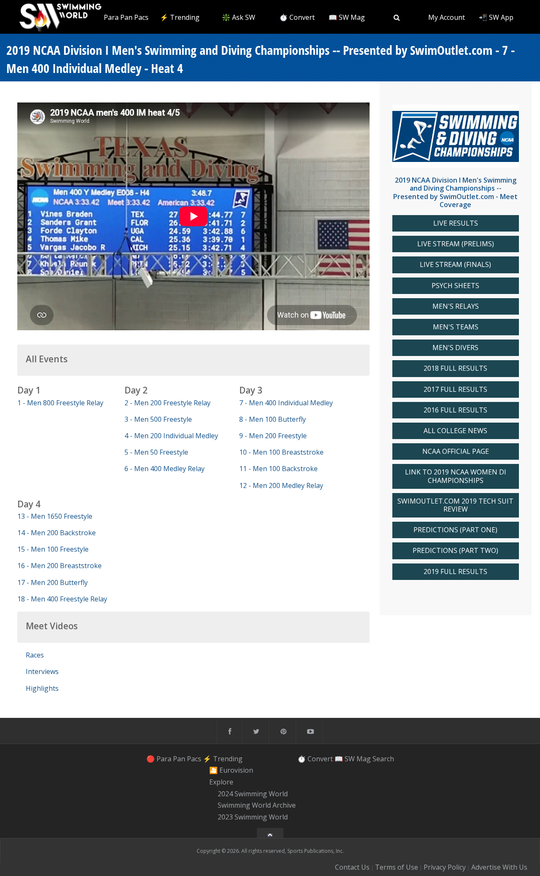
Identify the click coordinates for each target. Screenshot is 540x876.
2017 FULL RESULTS (455, 389)
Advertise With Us (499, 867)
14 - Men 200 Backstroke (56, 532)
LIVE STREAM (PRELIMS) (455, 244)
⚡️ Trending (180, 17)
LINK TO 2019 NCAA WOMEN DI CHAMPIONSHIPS (455, 476)
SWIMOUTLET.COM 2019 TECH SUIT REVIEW (455, 505)
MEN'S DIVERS (455, 348)
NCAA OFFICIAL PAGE (455, 451)
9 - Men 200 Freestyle (273, 435)
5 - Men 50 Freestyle (156, 452)
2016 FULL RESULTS (455, 410)
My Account (446, 17)
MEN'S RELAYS (455, 306)
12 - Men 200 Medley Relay (281, 485)
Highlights (42, 688)
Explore (221, 782)
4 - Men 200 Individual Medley (171, 435)
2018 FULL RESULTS (455, 368)
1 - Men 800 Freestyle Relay (60, 402)
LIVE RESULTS (455, 223)
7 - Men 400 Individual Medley (286, 402)
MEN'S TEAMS (455, 327)
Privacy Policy (445, 867)
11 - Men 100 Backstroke (278, 468)
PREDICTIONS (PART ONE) (455, 530)
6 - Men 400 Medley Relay (164, 468)
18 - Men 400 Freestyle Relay (62, 599)
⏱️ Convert (297, 17)
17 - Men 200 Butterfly (52, 582)
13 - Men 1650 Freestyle (54, 516)
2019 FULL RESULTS (455, 572)
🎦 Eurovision (231, 770)
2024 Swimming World (253, 793)
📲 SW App (496, 17)
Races (35, 655)
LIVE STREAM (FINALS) (455, 265)
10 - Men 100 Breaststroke (281, 452)
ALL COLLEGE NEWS (455, 431)
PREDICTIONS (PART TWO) (455, 551)
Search (383, 758)
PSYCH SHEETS (455, 286)
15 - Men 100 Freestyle (53, 549)
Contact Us (352, 867)
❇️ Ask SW (238, 17)
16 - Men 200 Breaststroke (59, 565)
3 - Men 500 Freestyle (158, 419)
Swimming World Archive (257, 805)
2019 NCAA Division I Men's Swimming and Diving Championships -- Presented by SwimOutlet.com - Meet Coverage (455, 192)
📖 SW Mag (347, 17)
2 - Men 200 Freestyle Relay (167, 402)
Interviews (42, 671)
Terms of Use (396, 867)
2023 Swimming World (253, 817)
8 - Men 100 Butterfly (272, 419)
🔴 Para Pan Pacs (121, 17)
